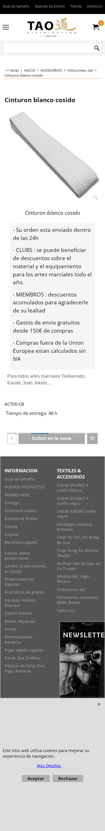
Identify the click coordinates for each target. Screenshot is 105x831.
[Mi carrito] (95, 27)
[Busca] (96, 48)
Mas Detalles (49, 765)
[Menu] (6, 27)
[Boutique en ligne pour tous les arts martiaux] (51, 27)
